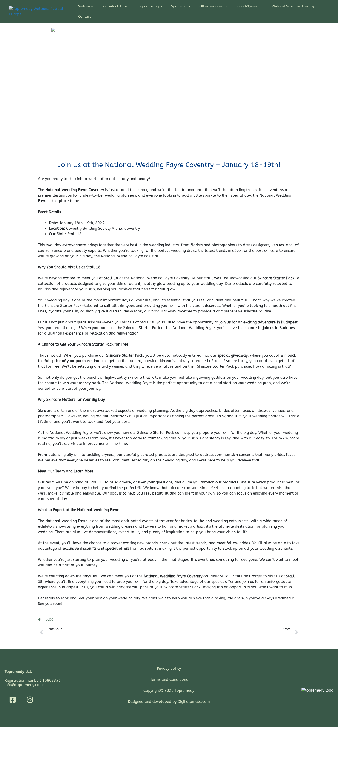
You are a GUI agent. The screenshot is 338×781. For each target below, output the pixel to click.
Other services (210, 6)
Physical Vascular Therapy (293, 6)
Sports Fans (180, 6)
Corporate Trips (149, 6)
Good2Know (247, 6)
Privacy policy (169, 668)
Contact (84, 16)
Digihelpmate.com (194, 701)
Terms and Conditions (169, 679)
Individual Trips (114, 6)
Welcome (85, 6)
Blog (49, 619)
